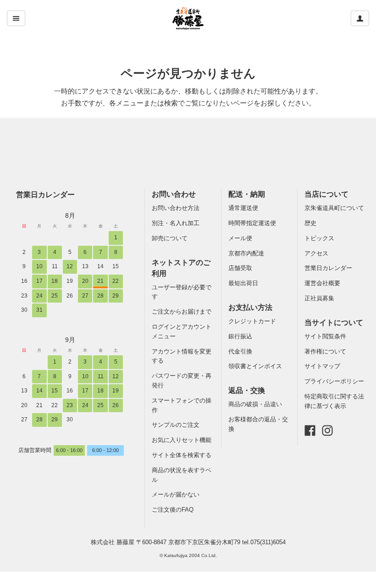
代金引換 (240, 351)
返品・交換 (246, 390)
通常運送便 (243, 207)
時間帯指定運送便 (252, 223)
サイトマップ (322, 366)
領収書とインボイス (255, 366)
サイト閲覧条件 (325, 336)
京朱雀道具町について (334, 207)
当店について (326, 194)
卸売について (170, 238)
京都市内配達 (246, 253)
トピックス (319, 238)
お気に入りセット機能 (181, 439)
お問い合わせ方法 (175, 207)
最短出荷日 (243, 283)
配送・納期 (246, 194)
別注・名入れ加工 (175, 223)
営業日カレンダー (45, 194)
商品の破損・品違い (255, 404)
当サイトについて (333, 322)
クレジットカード (252, 321)
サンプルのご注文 (175, 424)
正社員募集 (319, 298)
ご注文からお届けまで (181, 311)
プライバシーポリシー (334, 381)
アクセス (316, 253)
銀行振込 (240, 336)
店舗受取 (240, 268)
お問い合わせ (174, 194)
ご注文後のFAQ (173, 509)
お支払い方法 (250, 307)
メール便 (240, 238)
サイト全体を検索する (181, 455)
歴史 (310, 223)
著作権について (325, 351)
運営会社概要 (322, 283)
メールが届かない (175, 494)
